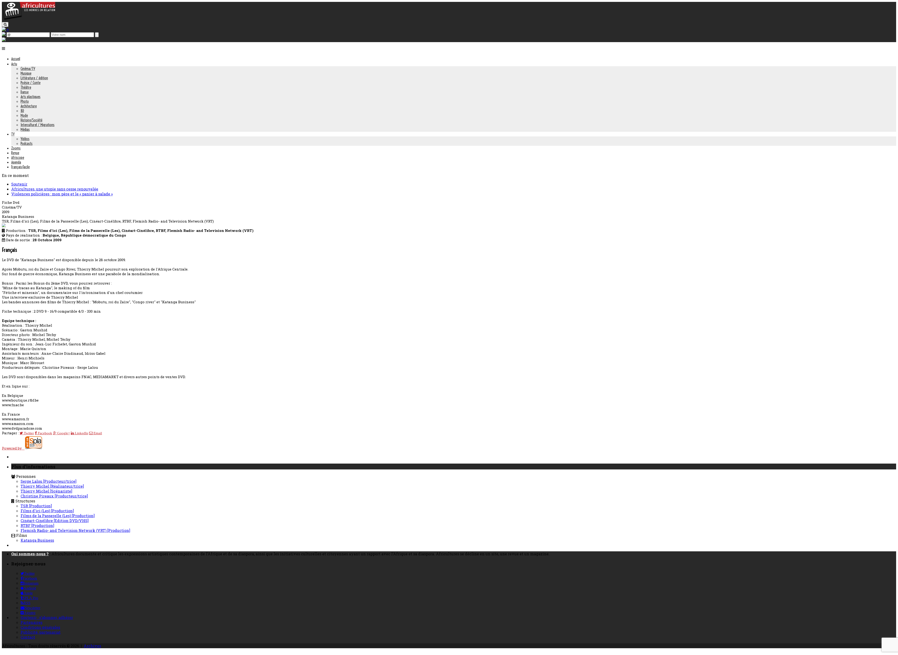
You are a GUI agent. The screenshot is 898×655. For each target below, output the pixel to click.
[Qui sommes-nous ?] (4, 39)
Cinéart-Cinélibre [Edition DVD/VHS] (55, 520)
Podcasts (27, 143)
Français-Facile (20, 167)
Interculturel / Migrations (37, 124)
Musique (26, 73)
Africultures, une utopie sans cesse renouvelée (54, 189)
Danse (25, 92)
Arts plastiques (30, 96)
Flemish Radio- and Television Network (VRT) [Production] (75, 530)
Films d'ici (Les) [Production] (47, 510)
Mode (24, 115)
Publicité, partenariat (41, 632)
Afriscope (17, 157)
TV (12, 134)
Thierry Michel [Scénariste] (46, 491)
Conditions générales (40, 627)
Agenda (16, 162)
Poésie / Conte (30, 82)
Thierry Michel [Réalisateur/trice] (52, 486)
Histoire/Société (31, 120)
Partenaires (31, 622)
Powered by (13, 448)
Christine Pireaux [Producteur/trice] (54, 496)
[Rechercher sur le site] (5, 24)
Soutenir (19, 184)
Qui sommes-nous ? (30, 553)
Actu (14, 64)
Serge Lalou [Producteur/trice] (48, 481)
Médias (25, 129)
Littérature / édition (34, 78)
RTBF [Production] (37, 525)
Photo (25, 101)
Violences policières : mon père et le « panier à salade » (62, 193)
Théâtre (26, 87)
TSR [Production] (36, 505)
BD (22, 110)
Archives (92, 645)
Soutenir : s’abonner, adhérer (47, 617)
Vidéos (25, 138)
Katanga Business (37, 540)
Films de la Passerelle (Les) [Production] (58, 515)
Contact (28, 637)
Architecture (29, 106)
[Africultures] (28, 19)
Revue (15, 152)
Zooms (16, 148)
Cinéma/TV (28, 68)
